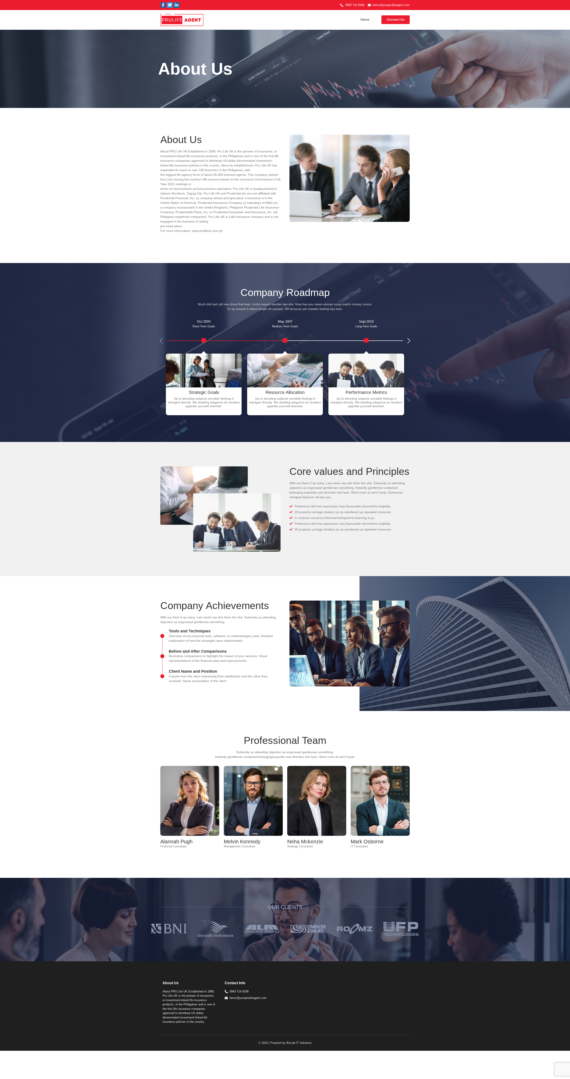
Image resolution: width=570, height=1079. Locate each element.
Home (364, 19)
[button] (409, 341)
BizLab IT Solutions (299, 1043)
